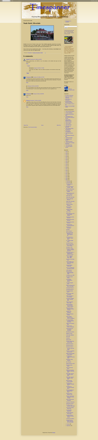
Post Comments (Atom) (32, 127)
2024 (67, 154)
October (68, 424)
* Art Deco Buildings (68, 112)
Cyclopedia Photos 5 (70, 287)
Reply (27, 63)
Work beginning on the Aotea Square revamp (70, 214)
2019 (67, 162)
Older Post (59, 125)
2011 (66, 175)
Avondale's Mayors (69, 243)
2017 (67, 165)
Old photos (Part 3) (69, 343)
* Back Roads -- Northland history (68, 120)
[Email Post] (45, 52)
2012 (67, 173)
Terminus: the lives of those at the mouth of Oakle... (70, 397)
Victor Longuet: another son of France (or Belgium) (70, 317)
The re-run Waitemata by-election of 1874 (70, 268)
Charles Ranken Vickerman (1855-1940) (70, 272)
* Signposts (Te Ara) (68, 141)
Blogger (53, 432)
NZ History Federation (69, 95)
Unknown (28, 100)
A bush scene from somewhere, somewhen (69, 329)
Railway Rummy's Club (70, 363)
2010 (67, 176)
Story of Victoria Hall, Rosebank (70, 400)
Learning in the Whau (70, 418)
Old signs (68, 229)
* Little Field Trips (68, 124)
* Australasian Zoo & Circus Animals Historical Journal (69, 117)
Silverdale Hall (68, 202)
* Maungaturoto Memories (68, 127)
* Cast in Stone (68, 123)
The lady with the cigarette (69, 184)
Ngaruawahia (68, 339)
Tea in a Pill (68, 211)
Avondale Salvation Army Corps (69, 413)
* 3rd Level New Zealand (69, 111)
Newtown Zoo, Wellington (68, 312)
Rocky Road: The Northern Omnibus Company (70, 308)
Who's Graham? (69, 231)
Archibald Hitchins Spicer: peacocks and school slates (69, 421)
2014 (67, 170)
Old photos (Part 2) (69, 345)
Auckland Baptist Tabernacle (69, 266)
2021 (67, 159)
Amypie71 (28, 59)
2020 (67, 161)
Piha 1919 (68, 336)
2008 (67, 179)
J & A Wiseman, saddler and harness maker (70, 356)
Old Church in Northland (68, 227)
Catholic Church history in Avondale (70, 326)
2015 (67, 168)
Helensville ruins (69, 195)
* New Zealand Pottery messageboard (69, 129)
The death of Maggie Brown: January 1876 (70, 299)
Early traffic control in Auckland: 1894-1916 (70, 378)
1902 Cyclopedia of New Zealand (69, 296)
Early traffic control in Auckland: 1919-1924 (70, 374)
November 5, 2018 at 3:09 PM (35, 100)
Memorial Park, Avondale (69, 207)
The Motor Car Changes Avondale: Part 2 (70, 384)
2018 (67, 164)
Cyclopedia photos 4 (70, 289)
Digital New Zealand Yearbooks (69, 97)
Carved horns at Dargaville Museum (70, 225)
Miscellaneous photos (70, 331)
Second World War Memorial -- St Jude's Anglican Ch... (69, 234)
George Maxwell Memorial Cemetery (68, 102)
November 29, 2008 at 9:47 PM (38, 77)
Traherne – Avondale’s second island (70, 351)
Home (42, 125)
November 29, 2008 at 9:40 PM (36, 59)
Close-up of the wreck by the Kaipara (70, 194)
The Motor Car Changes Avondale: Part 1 (70, 387)
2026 (67, 151)
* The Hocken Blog (68, 145)
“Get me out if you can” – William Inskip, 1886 (69, 256)
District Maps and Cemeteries (68, 100)
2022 (67, 157)
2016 (67, 167)
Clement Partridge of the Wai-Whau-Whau (70, 391)
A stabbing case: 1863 (70, 275)
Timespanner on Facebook (68, 21)
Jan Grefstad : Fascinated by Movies (69, 280)
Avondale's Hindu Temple (69, 191)
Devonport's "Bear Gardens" (69, 360)
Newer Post (26, 125)
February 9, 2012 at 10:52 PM (33, 86)
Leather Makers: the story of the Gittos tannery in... (70, 262)
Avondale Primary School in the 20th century (70, 416)
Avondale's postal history (69, 277)
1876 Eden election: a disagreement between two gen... (70, 253)
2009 (67, 178)
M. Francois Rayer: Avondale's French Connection (70, 320)
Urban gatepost (69, 270)
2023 (67, 156)
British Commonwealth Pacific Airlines (70, 354)
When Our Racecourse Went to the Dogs (70, 286)
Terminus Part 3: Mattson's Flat (69, 394)
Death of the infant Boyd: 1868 (69, 302)
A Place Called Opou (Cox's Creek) (70, 245)
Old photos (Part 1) (69, 346)
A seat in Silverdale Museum (69, 199)
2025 (67, 153)
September (69, 425)
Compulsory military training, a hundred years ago (70, 249)
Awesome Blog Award (70, 189)
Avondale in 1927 (69, 247)
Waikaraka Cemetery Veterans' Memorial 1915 (70, 371)
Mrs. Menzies (68, 361)
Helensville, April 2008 (70, 197)
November (68, 182)
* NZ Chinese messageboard (68, 131)
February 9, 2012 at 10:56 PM (38, 93)
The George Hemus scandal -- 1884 (69, 187)
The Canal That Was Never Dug (70, 408)
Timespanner (28, 77)
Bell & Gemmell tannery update (69, 381)
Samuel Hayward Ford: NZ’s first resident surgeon (69, 305)
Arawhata (68, 338)
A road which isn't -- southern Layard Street (69, 238)
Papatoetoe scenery (70, 403)
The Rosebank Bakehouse (69, 411)
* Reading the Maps (68, 137)
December (68, 181)
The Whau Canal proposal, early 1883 (70, 406)
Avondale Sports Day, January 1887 (70, 342)
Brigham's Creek (69, 333)
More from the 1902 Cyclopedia (69, 294)
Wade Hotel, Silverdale (70, 201)
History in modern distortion (69, 205)
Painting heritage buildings (69, 210)
